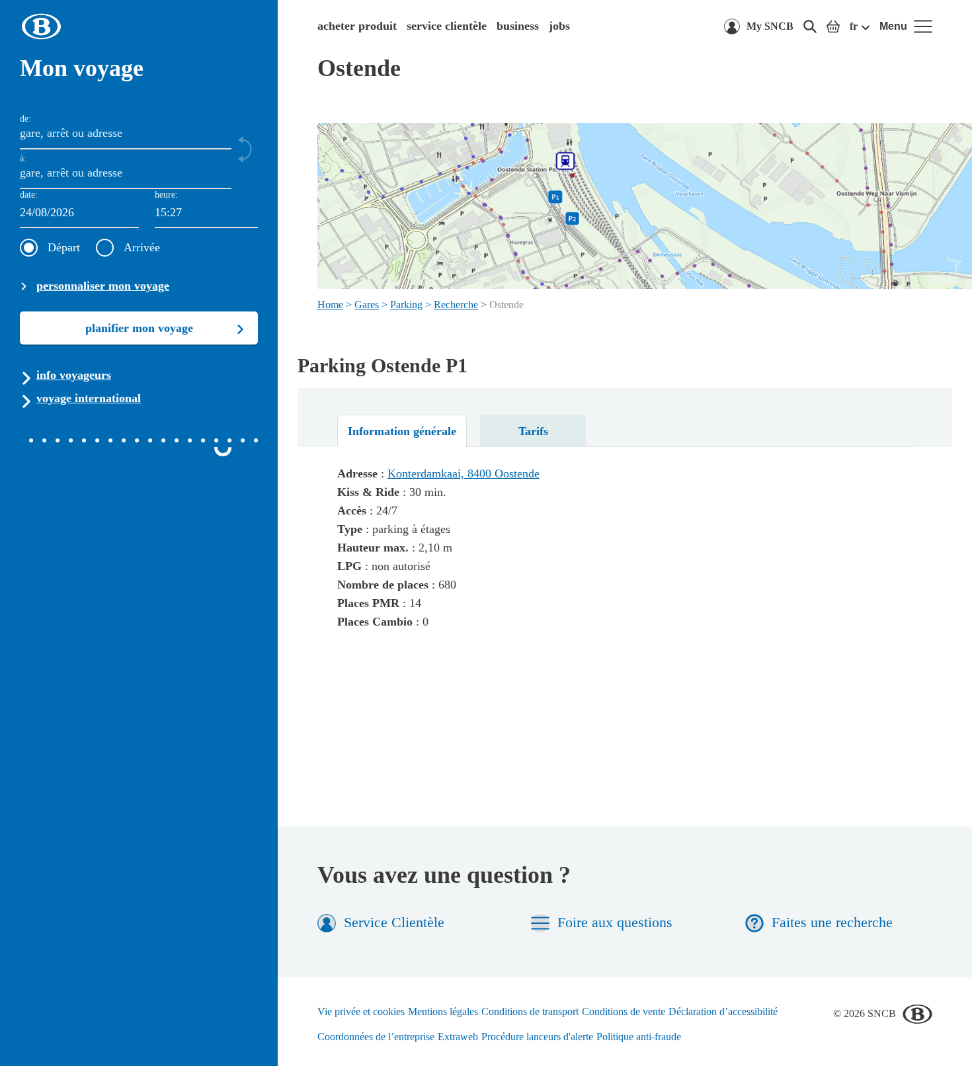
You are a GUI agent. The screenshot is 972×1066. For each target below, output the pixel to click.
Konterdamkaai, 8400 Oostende (463, 473)
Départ (64, 247)
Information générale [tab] (402, 431)
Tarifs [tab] (533, 431)
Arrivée (142, 247)
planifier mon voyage (139, 328)
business (518, 25)
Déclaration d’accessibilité (723, 1011)
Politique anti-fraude (638, 1036)
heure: (166, 195)
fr (854, 26)
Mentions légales (443, 1011)
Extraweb (458, 1036)
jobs (559, 25)
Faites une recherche (832, 922)
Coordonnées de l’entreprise (375, 1036)
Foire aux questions (614, 922)
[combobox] (206, 213)
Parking (406, 304)
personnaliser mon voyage (102, 285)
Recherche (456, 304)
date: (29, 195)
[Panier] (833, 26)
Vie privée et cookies (361, 1011)
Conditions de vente (623, 1011)
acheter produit (357, 25)
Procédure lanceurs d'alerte (537, 1036)
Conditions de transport (530, 1011)
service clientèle (447, 25)
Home (330, 304)
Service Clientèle (394, 922)
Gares (366, 304)
